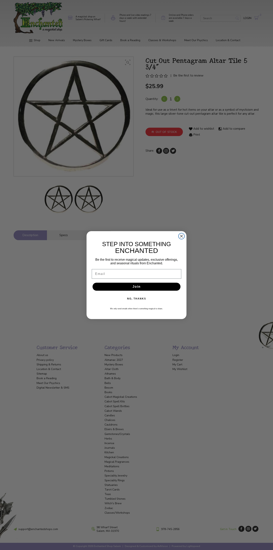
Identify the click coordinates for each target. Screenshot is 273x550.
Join (137, 286)
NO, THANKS (136, 298)
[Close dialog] (181, 236)
